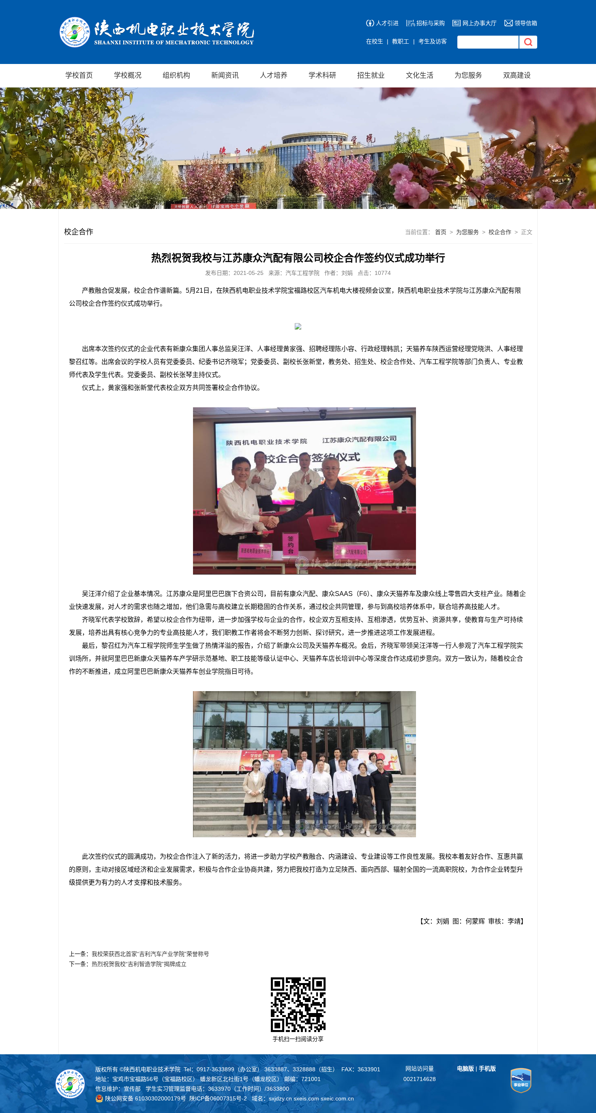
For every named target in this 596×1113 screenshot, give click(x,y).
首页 (440, 232)
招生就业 (371, 75)
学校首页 (79, 75)
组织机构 (176, 75)
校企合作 (500, 232)
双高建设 (517, 75)
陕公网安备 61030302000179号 (144, 1098)
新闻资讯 (225, 75)
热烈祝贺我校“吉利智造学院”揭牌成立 (139, 964)
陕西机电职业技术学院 (152, 1069)
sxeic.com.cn (337, 1098)
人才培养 (273, 75)
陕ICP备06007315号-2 (218, 1098)
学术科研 (322, 75)
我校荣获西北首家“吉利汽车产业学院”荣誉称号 (150, 954)
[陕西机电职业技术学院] (158, 20)
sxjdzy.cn (280, 1098)
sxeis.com (306, 1098)
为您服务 (468, 75)
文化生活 (419, 75)
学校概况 (127, 75)
